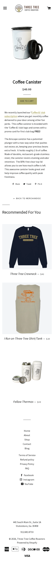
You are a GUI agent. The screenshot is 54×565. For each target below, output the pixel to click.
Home (27, 430)
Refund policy (27, 459)
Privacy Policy (27, 463)
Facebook (28, 475)
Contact (27, 443)
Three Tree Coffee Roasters (31, 538)
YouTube (28, 483)
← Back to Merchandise (27, 198)
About (27, 435)
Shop (27, 439)
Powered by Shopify (27, 542)
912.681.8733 (27, 531)
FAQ (27, 468)
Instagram (28, 479)
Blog (27, 448)
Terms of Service (27, 455)
